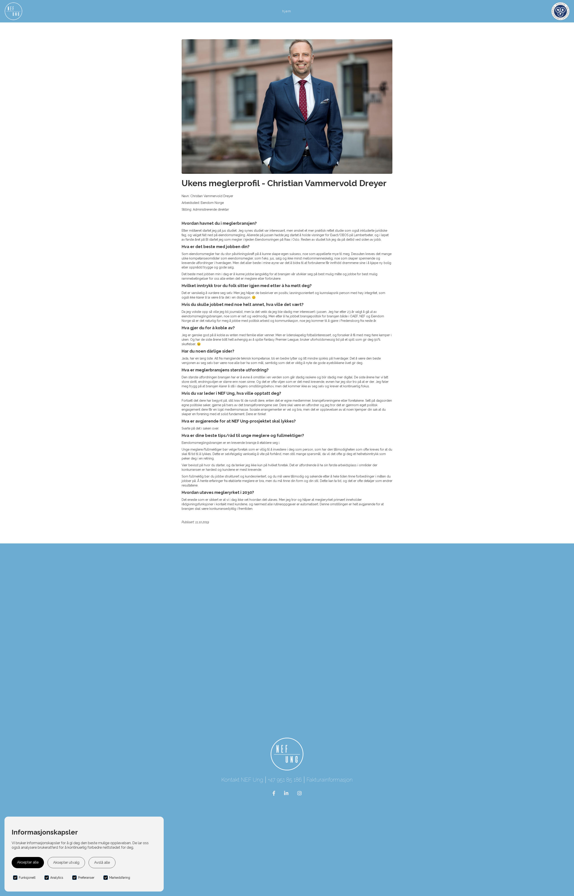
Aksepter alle (28, 862)
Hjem (286, 11)
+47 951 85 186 (285, 779)
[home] (13, 11)
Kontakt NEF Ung (242, 779)
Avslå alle (102, 862)
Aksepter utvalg (66, 862)
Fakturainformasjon (330, 779)
